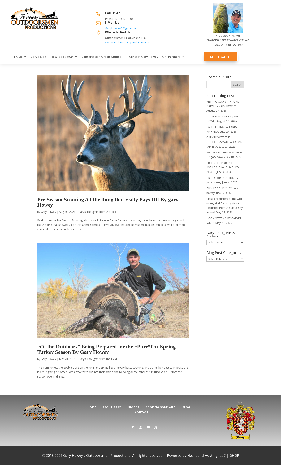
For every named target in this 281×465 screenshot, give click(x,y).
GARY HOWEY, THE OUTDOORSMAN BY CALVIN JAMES (224, 141)
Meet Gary (220, 57)
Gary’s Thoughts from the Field (97, 212)
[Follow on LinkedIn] (133, 427)
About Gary (111, 407)
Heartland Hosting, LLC (206, 455)
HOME (18, 57)
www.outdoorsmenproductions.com (128, 42)
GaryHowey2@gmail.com (121, 28)
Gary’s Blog (38, 57)
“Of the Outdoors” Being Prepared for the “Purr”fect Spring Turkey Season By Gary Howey (106, 349)
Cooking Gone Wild (161, 407)
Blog (186, 407)
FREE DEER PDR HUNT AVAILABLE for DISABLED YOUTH (222, 167)
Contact (142, 412)
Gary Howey (48, 212)
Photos (133, 407)
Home (92, 407)
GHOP (234, 455)
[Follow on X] (156, 427)
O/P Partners (171, 57)
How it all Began (62, 57)
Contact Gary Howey (143, 57)
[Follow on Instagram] (140, 427)
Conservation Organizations (101, 57)
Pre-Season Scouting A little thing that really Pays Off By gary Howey (107, 202)
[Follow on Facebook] (125, 427)
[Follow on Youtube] (148, 427)
